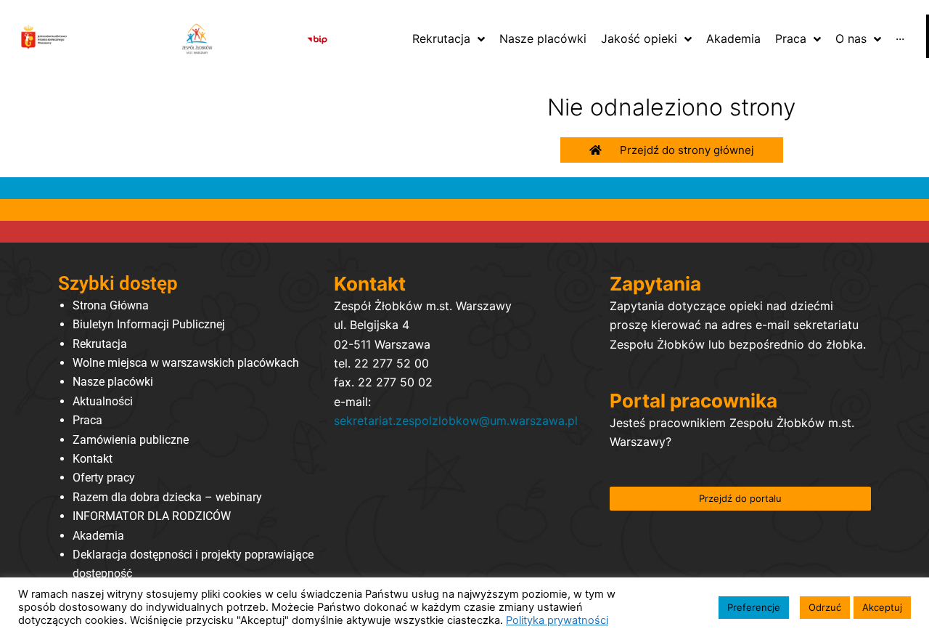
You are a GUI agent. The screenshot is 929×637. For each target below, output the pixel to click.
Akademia (98, 536)
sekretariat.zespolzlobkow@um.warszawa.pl (456, 420)
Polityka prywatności (557, 620)
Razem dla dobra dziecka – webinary (167, 497)
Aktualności (103, 401)
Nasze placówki (113, 382)
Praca (87, 420)
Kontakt (92, 459)
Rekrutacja (100, 344)
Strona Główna (111, 305)
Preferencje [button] (753, 607)
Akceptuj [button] (882, 607)
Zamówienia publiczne (131, 440)
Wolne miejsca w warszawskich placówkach (186, 363)
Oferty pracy (104, 477)
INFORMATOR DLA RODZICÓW (152, 516)
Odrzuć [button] (825, 607)
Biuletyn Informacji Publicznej (149, 324)
